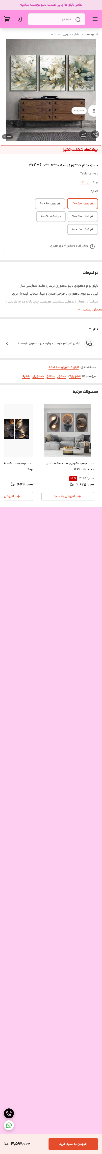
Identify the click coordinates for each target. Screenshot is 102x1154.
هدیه (26, 376)
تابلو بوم (75, 376)
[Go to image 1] (9, 136)
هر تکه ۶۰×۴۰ (50, 203)
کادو (51, 376)
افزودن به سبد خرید (73, 1144)
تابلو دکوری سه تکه (65, 34)
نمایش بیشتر (92, 309)
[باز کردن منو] (94, 19)
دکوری (38, 376)
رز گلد (85, 182)
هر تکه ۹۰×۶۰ (51, 216)
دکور (61, 376)
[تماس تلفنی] (9, 1113)
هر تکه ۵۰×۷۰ (83, 216)
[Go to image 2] (4, 136)
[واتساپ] (9, 1125)
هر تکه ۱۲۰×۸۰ (83, 229)
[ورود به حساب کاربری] (20, 19)
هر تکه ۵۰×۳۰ (83, 203)
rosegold (92, 34)
